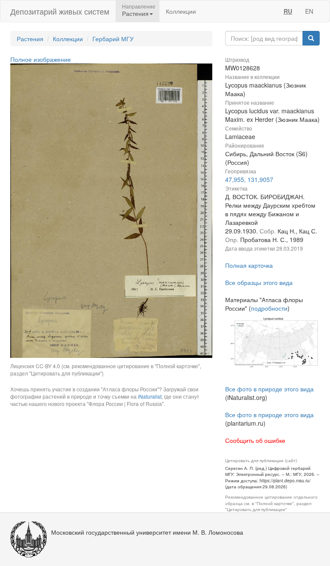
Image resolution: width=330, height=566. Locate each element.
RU (288, 11)
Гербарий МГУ (113, 38)
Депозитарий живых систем (59, 11)
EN (309, 11)
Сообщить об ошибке (255, 440)
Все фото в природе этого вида (269, 388)
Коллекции (181, 11)
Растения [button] (135, 13)
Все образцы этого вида (259, 282)
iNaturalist (150, 396)
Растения (30, 38)
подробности (269, 308)
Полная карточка (249, 265)
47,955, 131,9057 (249, 179)
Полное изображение (40, 59)
